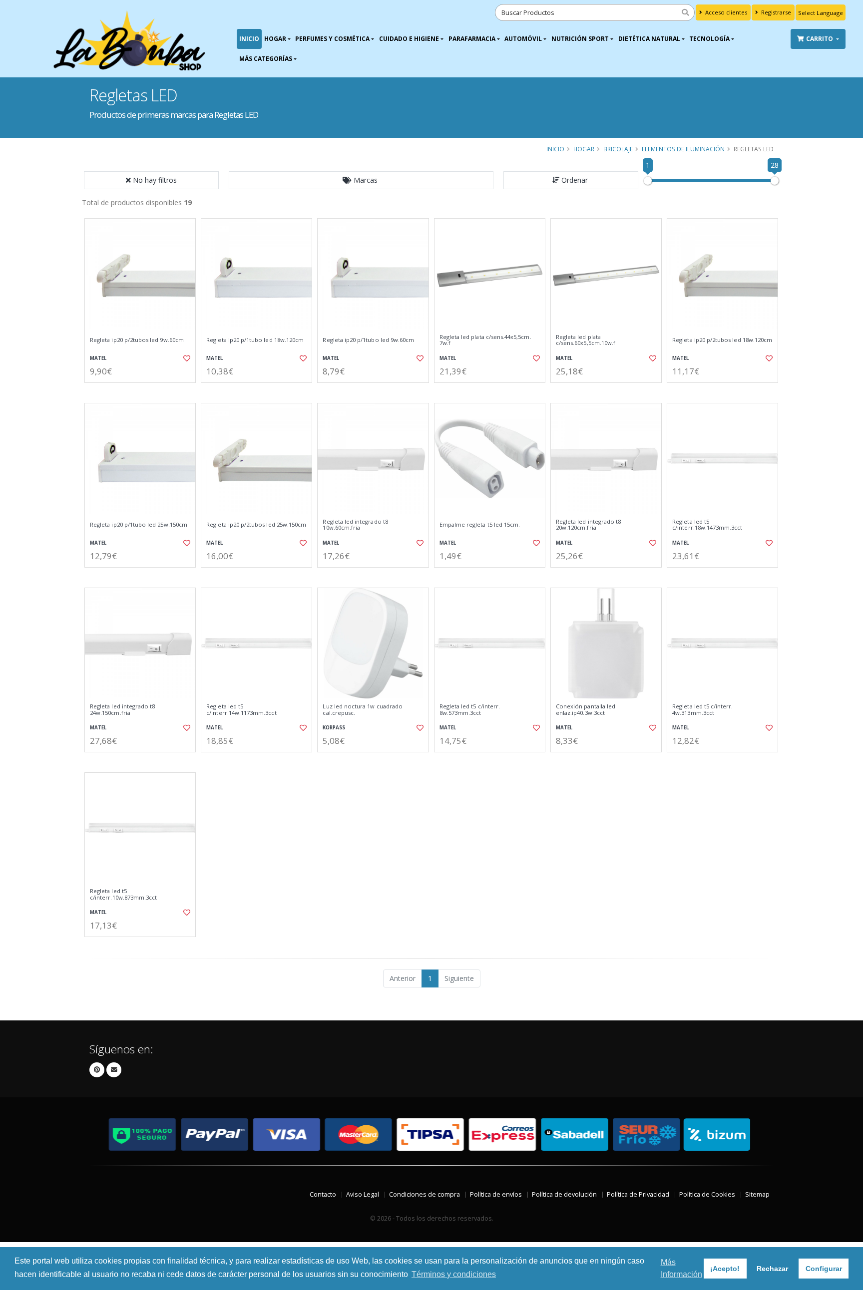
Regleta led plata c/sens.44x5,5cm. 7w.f (485, 340)
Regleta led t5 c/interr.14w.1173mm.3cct (241, 709)
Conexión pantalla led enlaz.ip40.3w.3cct (585, 709)
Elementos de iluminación (683, 149)
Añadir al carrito (143, 391)
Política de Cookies (707, 1194)
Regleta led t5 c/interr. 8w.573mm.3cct (469, 709)
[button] (361, 180)
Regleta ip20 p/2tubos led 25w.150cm (256, 525)
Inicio (249, 38)
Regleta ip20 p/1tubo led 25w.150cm (138, 525)
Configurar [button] (824, 1269)
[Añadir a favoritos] (185, 358)
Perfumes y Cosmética (332, 38)
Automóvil (523, 38)
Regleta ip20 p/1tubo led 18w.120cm (255, 340)
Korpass (334, 727)
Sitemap (757, 1194)
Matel (98, 358)
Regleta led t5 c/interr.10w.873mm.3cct (123, 894)
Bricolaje (618, 149)
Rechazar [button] (772, 1269)
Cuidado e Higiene (409, 38)
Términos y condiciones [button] (454, 1274)
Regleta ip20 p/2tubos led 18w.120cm (722, 340)
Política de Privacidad (638, 1194)
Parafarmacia (471, 38)
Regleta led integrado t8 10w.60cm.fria (355, 525)
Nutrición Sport (580, 38)
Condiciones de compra (424, 1194)
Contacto (323, 1194)
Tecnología (709, 38)
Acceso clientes (725, 12)
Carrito (820, 38)
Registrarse (775, 12)
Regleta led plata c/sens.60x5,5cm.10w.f (585, 340)
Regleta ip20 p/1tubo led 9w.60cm (368, 340)
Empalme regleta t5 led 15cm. (479, 525)
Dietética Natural (649, 38)
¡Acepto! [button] (725, 1269)
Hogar (275, 38)
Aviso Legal (362, 1194)
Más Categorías (265, 58)
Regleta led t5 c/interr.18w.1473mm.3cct (707, 525)
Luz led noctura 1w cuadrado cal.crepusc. (363, 709)
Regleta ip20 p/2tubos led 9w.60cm (137, 340)
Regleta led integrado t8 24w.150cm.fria (122, 709)
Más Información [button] (681, 1268)
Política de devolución (564, 1194)
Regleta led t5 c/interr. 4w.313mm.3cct (702, 709)
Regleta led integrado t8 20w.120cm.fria (588, 525)
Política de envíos (496, 1194)
